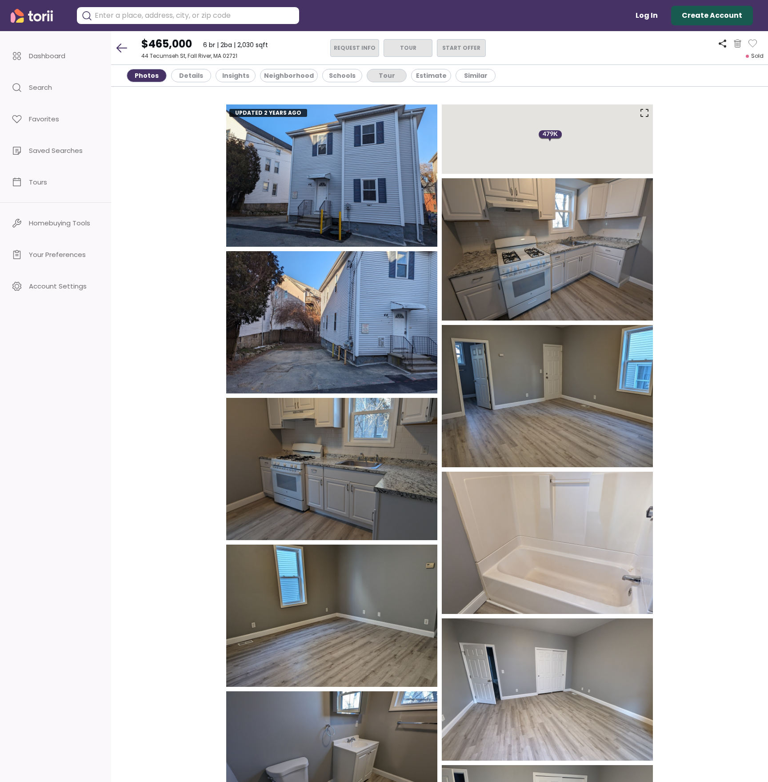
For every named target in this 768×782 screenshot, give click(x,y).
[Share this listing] (722, 43)
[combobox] (195, 15)
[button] (55, 55)
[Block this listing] (737, 44)
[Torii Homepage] (38, 16)
